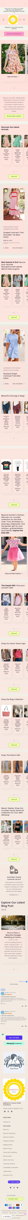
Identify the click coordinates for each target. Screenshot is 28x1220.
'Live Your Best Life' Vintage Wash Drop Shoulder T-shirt (6, 478)
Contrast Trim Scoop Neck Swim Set (17, 837)
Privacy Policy (7, 1156)
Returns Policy (7, 1148)
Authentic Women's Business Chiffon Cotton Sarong (17, 420)
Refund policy (13, 1213)
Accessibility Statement (10, 1167)
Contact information (14, 1218)
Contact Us (13, 895)
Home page (6, 1126)
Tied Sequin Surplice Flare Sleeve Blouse (6, 612)
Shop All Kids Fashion (13, 574)
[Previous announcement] (3, 3)
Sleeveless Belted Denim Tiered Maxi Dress (18, 778)
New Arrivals (12, 77)
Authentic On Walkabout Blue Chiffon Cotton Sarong (6, 420)
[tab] (14, 984)
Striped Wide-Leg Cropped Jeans (6, 777)
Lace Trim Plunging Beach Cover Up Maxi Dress (6, 838)
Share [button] (7, 248)
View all (14, 176)
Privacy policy (22, 1213)
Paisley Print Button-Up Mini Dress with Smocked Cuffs (18, 154)
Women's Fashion (8, 1137)
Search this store (8, 1160)
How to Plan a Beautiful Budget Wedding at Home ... (13, 935)
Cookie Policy (7, 1171)
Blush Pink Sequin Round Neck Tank (18, 610)
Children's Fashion (8, 1141)
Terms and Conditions (10, 1152)
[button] (3, 20)
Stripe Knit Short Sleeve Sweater (18, 666)
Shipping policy (20, 1215)
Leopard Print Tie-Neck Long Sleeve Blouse (6, 666)
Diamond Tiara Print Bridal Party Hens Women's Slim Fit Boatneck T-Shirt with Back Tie (18, 480)
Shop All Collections (14, 34)
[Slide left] (10, 88)
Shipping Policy (7, 1145)
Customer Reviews (9, 1164)
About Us (6, 1129)
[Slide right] (17, 88)
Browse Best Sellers (14, 116)
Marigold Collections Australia (14, 1210)
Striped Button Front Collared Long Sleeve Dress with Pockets (18, 294)
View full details (17, 248)
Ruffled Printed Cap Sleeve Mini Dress (6, 152)
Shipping (5, 242)
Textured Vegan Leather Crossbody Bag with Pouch (18, 723)
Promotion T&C (8, 1175)
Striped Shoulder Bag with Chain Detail (6, 722)
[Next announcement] (25, 3)
